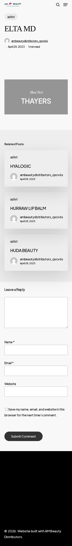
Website (10, 384)
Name (9, 342)
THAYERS (36, 96)
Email (9, 363)
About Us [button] (10, 508)
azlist (11, 17)
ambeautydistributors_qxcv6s (29, 41)
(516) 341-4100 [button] (46, 510)
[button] (65, 5)
